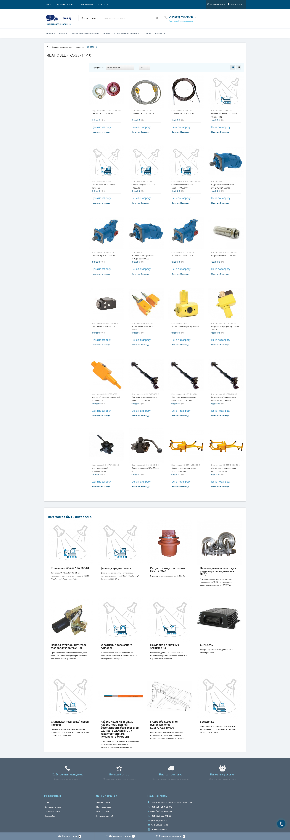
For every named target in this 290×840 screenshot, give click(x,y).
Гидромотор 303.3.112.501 (182, 255)
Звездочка (207, 721)
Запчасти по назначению (85, 33)
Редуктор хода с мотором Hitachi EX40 (167, 570)
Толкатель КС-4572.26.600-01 (70, 568)
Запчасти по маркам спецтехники (121, 33)
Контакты (103, 4)
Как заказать (87, 4)
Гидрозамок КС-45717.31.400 (104, 326)
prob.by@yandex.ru (159, 820)
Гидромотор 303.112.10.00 (103, 255)
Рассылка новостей (104, 816)
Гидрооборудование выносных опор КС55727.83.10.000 (164, 724)
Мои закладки (102, 811)
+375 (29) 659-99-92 (161, 806)
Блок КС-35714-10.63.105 (102, 113)
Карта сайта (50, 816)
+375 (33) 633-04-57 (160, 816)
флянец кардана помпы (116, 568)
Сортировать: (98, 67)
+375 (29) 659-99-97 (161, 811)
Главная (50, 33)
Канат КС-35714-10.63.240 (182, 113)
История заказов (103, 807)
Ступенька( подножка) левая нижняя (70, 723)
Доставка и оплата (66, 4)
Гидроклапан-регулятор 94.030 (185, 326)
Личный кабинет (103, 802)
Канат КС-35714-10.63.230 (143, 113)
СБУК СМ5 (206, 644)
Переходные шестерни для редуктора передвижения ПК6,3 (218, 571)
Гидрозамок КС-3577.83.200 (223, 255)
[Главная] (47, 47)
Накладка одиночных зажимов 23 (164, 646)
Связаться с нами (52, 811)
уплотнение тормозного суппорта (116, 646)
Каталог (63, 33)
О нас (49, 4)
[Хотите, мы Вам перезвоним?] (281, 823)
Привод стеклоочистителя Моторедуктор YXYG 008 (69, 646)
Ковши (147, 33)
